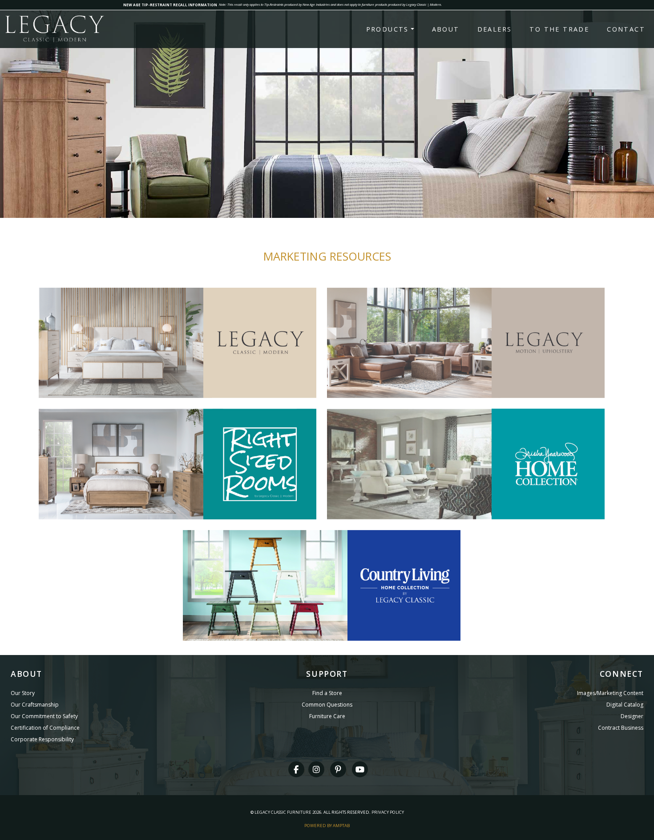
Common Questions (327, 704)
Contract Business (620, 727)
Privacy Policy (387, 812)
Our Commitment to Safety (44, 716)
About (446, 29)
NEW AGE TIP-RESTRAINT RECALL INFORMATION (170, 4)
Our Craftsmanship (35, 704)
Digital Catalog (624, 704)
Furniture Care (327, 716)
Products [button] (387, 29)
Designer (632, 716)
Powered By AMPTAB (327, 825)
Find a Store (327, 693)
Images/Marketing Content (610, 693)
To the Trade (559, 29)
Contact (626, 29)
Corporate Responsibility (42, 739)
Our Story (23, 693)
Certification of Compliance (45, 727)
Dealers (494, 29)
